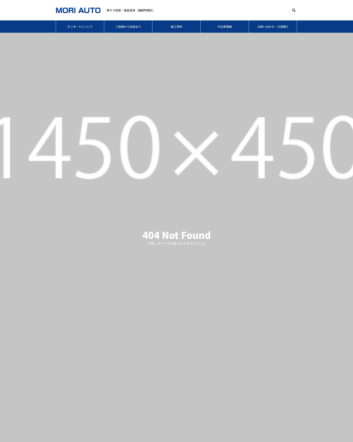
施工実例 (176, 27)
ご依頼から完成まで (128, 27)
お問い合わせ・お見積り (273, 27)
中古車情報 (225, 27)
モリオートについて (80, 27)
